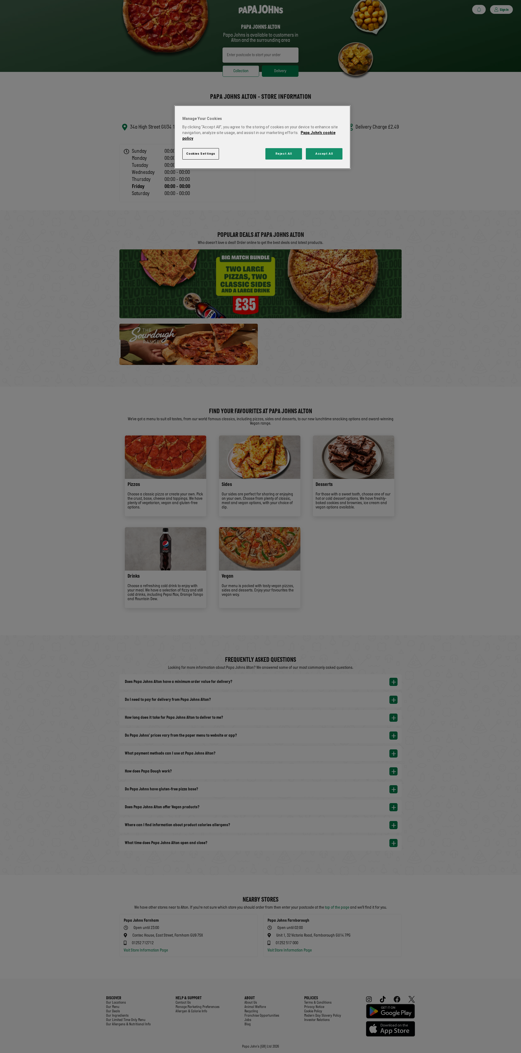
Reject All (283, 153)
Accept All (324, 153)
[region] (262, 137)
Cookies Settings (200, 153)
